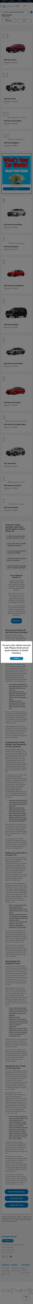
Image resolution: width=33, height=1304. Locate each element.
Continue (16, 658)
